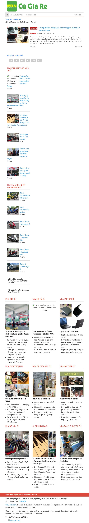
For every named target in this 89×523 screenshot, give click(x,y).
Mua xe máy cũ (12, 426)
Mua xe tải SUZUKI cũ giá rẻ (24, 266)
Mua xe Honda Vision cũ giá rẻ (25, 223)
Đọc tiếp (78, 46)
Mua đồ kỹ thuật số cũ (70, 426)
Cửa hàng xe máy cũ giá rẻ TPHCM (24, 136)
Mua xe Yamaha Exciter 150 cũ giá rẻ (25, 195)
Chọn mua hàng (31, 15)
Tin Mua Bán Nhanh (16, 15)
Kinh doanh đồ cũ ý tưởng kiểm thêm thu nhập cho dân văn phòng (45, 479)
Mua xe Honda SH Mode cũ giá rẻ (24, 252)
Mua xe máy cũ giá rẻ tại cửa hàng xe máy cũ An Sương (25, 172)
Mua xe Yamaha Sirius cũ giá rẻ (24, 209)
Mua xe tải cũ (39, 298)
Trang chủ (8, 19)
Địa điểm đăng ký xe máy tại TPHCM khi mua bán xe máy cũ (18, 469)
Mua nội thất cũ (67, 366)
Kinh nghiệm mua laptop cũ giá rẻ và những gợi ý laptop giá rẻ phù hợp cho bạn (72, 342)
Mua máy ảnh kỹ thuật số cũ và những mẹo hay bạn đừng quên (72, 472)
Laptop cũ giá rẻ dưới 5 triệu (69, 331)
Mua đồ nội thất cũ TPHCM (69, 399)
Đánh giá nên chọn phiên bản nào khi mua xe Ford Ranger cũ (16, 352)
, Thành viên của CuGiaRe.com (42, 33)
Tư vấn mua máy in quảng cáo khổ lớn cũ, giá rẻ (71, 459)
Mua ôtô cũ (10, 298)
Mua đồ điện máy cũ (42, 366)
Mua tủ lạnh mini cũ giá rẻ (41, 399)
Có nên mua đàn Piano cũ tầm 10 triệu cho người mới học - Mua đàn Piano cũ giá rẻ (44, 461)
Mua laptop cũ (67, 298)
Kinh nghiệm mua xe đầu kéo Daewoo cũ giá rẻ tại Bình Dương (43, 332)
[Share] (11, 60)
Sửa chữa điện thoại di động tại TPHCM (15, 400)
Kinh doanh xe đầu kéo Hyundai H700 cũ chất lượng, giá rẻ (16, 359)
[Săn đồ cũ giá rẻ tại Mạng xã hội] (14, 520)
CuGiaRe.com (10, 505)
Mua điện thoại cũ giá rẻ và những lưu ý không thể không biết (17, 412)
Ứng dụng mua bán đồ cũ (44, 484)
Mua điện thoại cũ (14, 366)
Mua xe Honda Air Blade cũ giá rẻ (24, 237)
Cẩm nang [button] (77, 15)
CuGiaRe (22, 501)
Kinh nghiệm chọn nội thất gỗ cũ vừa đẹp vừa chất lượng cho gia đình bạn (71, 409)
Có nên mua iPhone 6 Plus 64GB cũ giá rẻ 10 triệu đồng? (17, 419)
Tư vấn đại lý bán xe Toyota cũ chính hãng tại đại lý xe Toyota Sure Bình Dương (17, 333)
